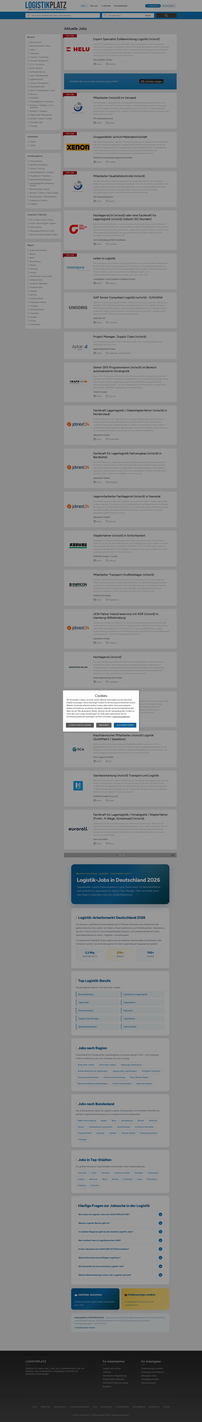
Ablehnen (104, 725)
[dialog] (101, 711)
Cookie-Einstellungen (80, 725)
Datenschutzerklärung (121, 717)
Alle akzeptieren (125, 725)
